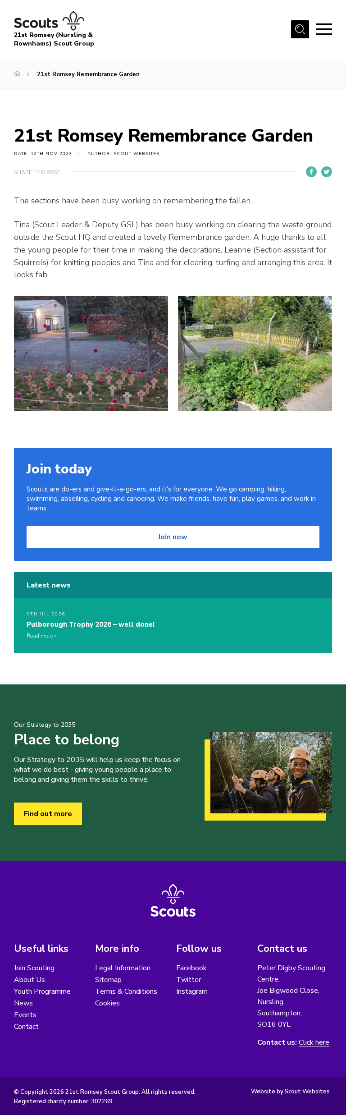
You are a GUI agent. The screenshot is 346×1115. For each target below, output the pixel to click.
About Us (29, 980)
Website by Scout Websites (290, 1091)
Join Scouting (34, 968)
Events (25, 1015)
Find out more (48, 814)
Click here (314, 1042)
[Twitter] (326, 171)
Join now (172, 537)
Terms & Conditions (126, 991)
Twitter (188, 980)
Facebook (191, 968)
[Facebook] (311, 171)
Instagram (192, 991)
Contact (26, 1027)
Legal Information (122, 968)
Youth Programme (42, 991)
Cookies (107, 1003)
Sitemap (108, 980)
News (23, 1003)
